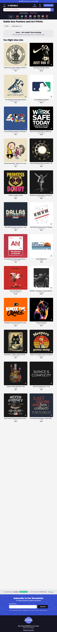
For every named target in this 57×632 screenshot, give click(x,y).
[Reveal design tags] (25, 64)
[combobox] (27, 9)
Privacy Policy (25, 610)
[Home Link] (13, 5)
